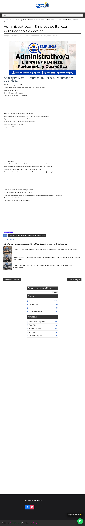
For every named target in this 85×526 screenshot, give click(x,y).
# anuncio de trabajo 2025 (17, 235)
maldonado (34, 308)
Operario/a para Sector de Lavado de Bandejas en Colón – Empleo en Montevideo (42, 266)
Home (6, 20)
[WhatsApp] (80, 521)
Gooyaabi (36, 523)
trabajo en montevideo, (51, 35)
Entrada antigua (74, 280)
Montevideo (34, 301)
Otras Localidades (36, 311)
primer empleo (35, 336)
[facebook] (27, 507)
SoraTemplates (15, 523)
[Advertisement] (42, 104)
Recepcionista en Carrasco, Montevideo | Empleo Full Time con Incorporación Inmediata (46, 259)
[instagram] (32, 507)
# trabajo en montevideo (36, 235)
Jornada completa (37, 322)
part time (33, 325)
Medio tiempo (35, 329)
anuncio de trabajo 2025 (18, 20)
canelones (33, 304)
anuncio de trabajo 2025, (34, 35)
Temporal (33, 332)
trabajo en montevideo (36, 20)
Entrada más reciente (12, 280)
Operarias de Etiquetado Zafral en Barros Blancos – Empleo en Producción (45, 250)
